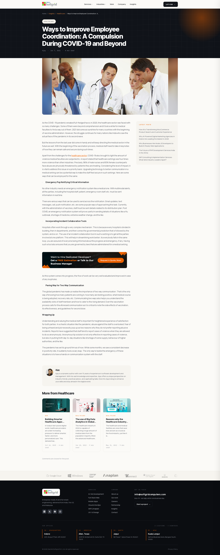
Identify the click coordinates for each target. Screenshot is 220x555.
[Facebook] (55, 511)
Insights (133, 4)
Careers (114, 501)
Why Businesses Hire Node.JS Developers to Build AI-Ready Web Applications (156, 144)
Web (46, 415)
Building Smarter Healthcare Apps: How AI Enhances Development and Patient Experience (54, 420)
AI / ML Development (96, 494)
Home (44, 14)
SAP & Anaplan (93, 509)
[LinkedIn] (44, 511)
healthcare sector (79, 155)
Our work (114, 498)
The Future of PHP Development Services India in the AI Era (157, 151)
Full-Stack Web (93, 498)
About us (114, 494)
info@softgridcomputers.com (150, 494)
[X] (49, 511)
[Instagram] (60, 511)
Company (122, 4)
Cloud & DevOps (94, 505)
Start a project (143, 504)
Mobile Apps (93, 501)
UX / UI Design (93, 512)
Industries (101, 4)
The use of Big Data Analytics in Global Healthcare (85, 420)
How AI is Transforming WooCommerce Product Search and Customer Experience (155, 130)
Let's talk (170, 4)
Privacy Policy (173, 549)
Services (88, 4)
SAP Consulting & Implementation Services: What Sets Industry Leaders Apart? (155, 158)
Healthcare (61, 14)
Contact (114, 512)
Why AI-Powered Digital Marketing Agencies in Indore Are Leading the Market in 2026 (157, 137)
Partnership (115, 505)
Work (112, 4)
